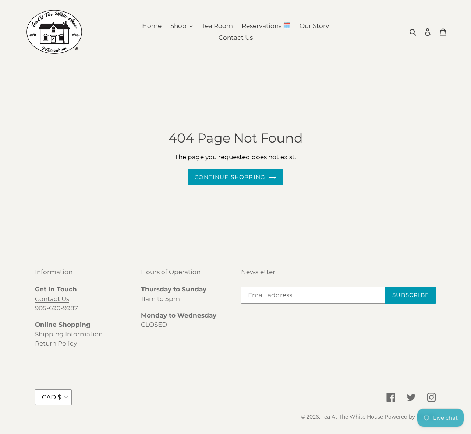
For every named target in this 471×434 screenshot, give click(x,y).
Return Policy (56, 343)
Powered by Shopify (410, 416)
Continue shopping (230, 177)
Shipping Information (69, 334)
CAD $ (51, 397)
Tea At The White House (352, 416)
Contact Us (52, 298)
